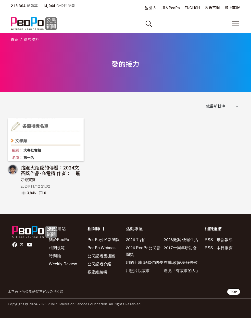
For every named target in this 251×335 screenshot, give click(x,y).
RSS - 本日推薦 (219, 247)
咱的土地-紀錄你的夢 (144, 262)
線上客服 (232, 8)
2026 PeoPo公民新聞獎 (143, 251)
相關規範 (57, 247)
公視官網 (212, 8)
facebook (15, 244)
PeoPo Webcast (102, 247)
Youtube (30, 244)
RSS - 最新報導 (219, 239)
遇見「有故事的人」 (182, 270)
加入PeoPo (170, 8)
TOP (233, 291)
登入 (152, 8)
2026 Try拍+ (137, 239)
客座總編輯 (98, 272)
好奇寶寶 (28, 180)
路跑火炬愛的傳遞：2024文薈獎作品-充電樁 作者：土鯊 (50, 170)
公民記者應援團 (101, 255)
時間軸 (55, 255)
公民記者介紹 (100, 264)
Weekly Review (63, 264)
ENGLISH (192, 8)
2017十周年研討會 (180, 247)
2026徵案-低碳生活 (181, 239)
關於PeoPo (59, 239)
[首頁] (34, 24)
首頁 (14, 40)
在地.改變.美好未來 (181, 262)
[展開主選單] (235, 24)
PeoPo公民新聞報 (104, 239)
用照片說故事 (138, 270)
